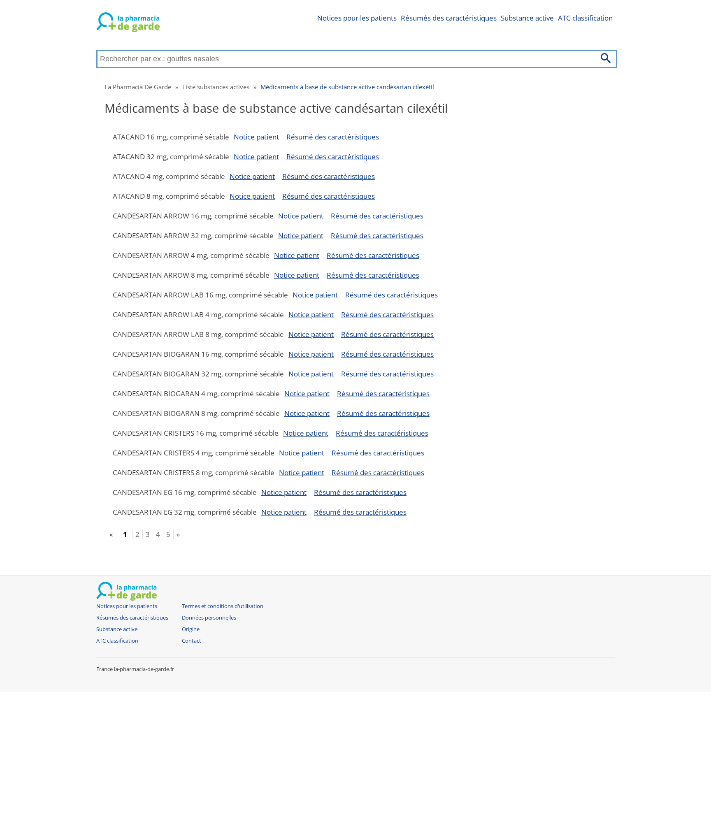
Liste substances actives (215, 87)
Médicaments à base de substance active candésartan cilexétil (347, 87)
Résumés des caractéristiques (449, 18)
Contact (191, 640)
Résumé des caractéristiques (332, 137)
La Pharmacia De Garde (138, 87)
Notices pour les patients (357, 18)
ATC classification (585, 18)
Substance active (527, 18)
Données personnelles (209, 617)
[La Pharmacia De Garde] (128, 23)
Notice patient (256, 137)
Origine (191, 629)
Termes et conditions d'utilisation (222, 606)
